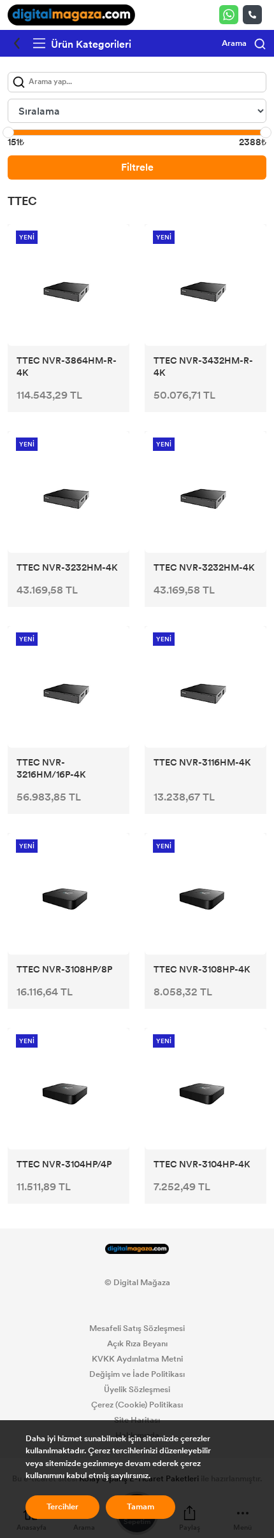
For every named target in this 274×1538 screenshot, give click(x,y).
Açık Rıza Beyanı (137, 1343)
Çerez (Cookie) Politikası (137, 1405)
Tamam (140, 1507)
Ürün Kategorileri (89, 44)
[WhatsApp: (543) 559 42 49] (231, 14)
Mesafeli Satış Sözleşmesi (137, 1328)
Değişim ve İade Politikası (137, 1374)
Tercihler (62, 1507)
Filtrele (137, 167)
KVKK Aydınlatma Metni (137, 1359)
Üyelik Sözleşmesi (137, 1389)
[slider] (8, 132)
